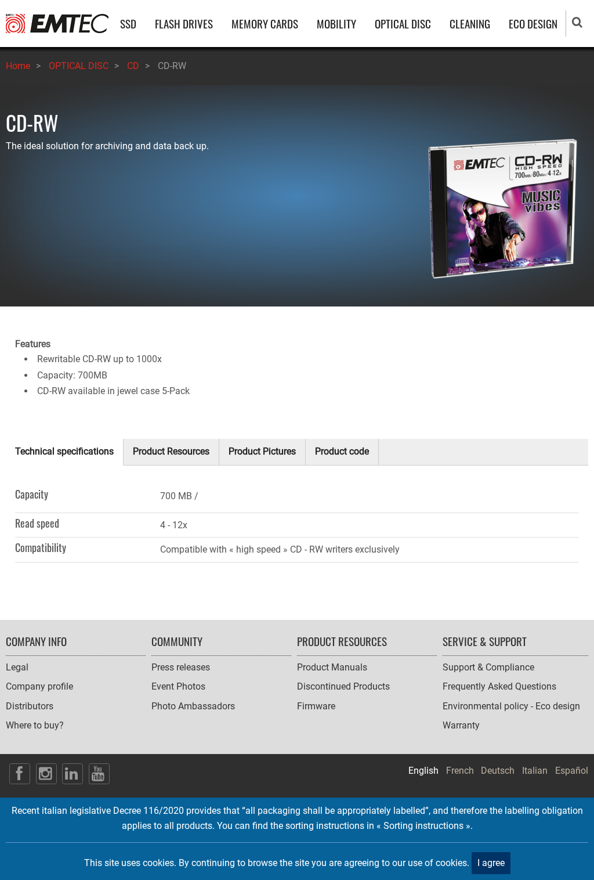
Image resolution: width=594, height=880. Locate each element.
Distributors (29, 706)
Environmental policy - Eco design (511, 706)
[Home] (57, 22)
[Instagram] (46, 773)
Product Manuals (332, 667)
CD (133, 65)
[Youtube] (99, 773)
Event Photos (178, 686)
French (460, 770)
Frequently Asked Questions (499, 686)
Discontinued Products (343, 686)
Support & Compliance (488, 667)
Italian (535, 770)
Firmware (316, 706)
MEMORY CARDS (264, 23)
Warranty (461, 725)
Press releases (180, 667)
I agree (491, 862)
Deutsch (498, 770)
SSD (128, 23)
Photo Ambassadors (193, 706)
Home (18, 65)
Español (571, 770)
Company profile (39, 686)
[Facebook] (19, 773)
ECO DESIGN (533, 23)
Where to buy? (35, 725)
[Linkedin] (72, 773)
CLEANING (470, 23)
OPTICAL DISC (403, 23)
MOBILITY (336, 23)
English (423, 770)
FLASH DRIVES (184, 23)
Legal (17, 667)
